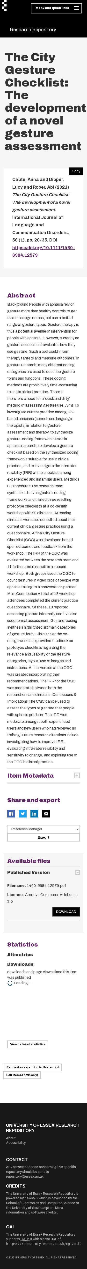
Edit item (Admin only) (22, 1075)
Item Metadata (30, 776)
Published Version (28, 872)
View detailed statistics (27, 1044)
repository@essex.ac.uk (25, 1176)
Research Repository (33, 29)
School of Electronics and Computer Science (40, 1203)
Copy (74, 170)
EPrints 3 (31, 1198)
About (11, 1138)
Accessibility (16, 1143)
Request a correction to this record (33, 1067)
